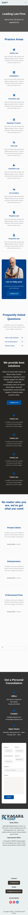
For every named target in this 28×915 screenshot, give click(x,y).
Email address (8, 757)
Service (17, 756)
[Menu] (25, 2)
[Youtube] (10, 902)
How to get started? (12, 338)
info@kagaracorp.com (14, 891)
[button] (14, 338)
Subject (6, 766)
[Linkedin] (17, 902)
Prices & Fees (10, 346)
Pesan (6, 775)
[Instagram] (14, 902)
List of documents (11, 342)
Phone (17, 747)
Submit (9, 797)
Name (6, 747)
